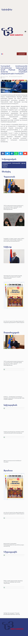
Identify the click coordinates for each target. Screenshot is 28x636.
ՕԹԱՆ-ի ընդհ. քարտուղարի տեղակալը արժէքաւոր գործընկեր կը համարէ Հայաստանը (13, 582)
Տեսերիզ (6, 171)
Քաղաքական (19, 76)
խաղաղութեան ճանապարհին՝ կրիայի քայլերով (14, 164)
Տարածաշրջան (11, 332)
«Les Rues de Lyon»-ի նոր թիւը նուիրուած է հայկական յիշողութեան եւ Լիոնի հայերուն (14, 321)
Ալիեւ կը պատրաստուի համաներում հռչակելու (12, 461)
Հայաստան (9, 176)
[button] (25, 31)
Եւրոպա (6, 76)
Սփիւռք (8, 246)
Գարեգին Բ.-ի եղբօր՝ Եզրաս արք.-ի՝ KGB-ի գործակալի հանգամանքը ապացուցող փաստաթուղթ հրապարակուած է (14, 240)
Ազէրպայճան (10, 404)
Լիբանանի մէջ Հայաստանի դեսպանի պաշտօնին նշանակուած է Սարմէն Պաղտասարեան (13, 277)
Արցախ (3, 76)
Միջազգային (10, 551)
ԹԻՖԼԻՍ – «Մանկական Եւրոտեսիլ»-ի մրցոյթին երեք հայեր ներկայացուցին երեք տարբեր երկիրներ (14, 398)
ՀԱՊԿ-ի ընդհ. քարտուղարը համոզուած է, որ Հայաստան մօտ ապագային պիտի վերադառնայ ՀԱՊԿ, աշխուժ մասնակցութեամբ (13, 207)
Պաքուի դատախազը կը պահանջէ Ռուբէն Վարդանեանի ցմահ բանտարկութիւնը (14, 432)
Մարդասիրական (13, 76)
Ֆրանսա (8, 470)
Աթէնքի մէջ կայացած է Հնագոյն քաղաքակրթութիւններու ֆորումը (12, 613)
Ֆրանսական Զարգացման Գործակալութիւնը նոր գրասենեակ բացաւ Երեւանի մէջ (14, 545)
